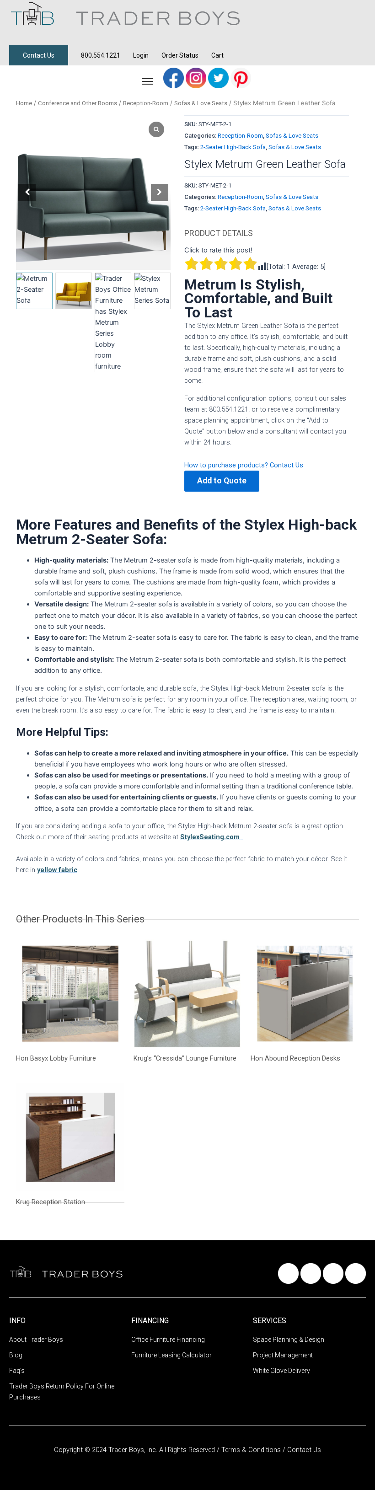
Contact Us (38, 55)
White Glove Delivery (281, 1370)
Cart (217, 55)
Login (141, 55)
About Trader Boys (36, 1339)
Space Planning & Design (288, 1339)
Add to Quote (221, 480)
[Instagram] (197, 77)
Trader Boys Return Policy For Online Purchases (61, 1392)
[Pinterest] (240, 77)
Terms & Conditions (252, 1450)
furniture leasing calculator (171, 1355)
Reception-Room (145, 103)
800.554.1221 (100, 55)
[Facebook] (174, 77)
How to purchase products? (227, 465)
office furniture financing (168, 1339)
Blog (15, 1355)
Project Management (283, 1355)
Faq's (17, 1370)
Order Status (179, 55)
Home (24, 103)
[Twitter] (219, 77)
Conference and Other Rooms (77, 103)
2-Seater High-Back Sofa (233, 147)
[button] (159, 192)
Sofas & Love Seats (200, 103)
